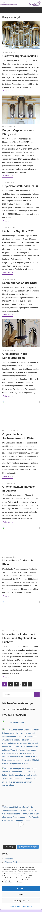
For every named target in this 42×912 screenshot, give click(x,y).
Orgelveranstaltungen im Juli (20, 186)
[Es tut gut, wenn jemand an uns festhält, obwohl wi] (21, 785)
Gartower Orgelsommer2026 (20, 56)
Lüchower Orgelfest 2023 (18, 231)
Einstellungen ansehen (21, 901)
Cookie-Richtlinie (15, 906)
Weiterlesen (7, 91)
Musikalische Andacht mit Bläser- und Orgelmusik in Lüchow (19, 638)
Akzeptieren (21, 888)
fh (15, 52)
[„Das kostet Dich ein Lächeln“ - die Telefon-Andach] (21, 824)
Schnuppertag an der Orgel (19, 282)
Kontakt (24, 906)
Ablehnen (21, 895)
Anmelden (9, 859)
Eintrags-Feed (11, 862)
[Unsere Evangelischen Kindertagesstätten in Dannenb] (21, 747)
